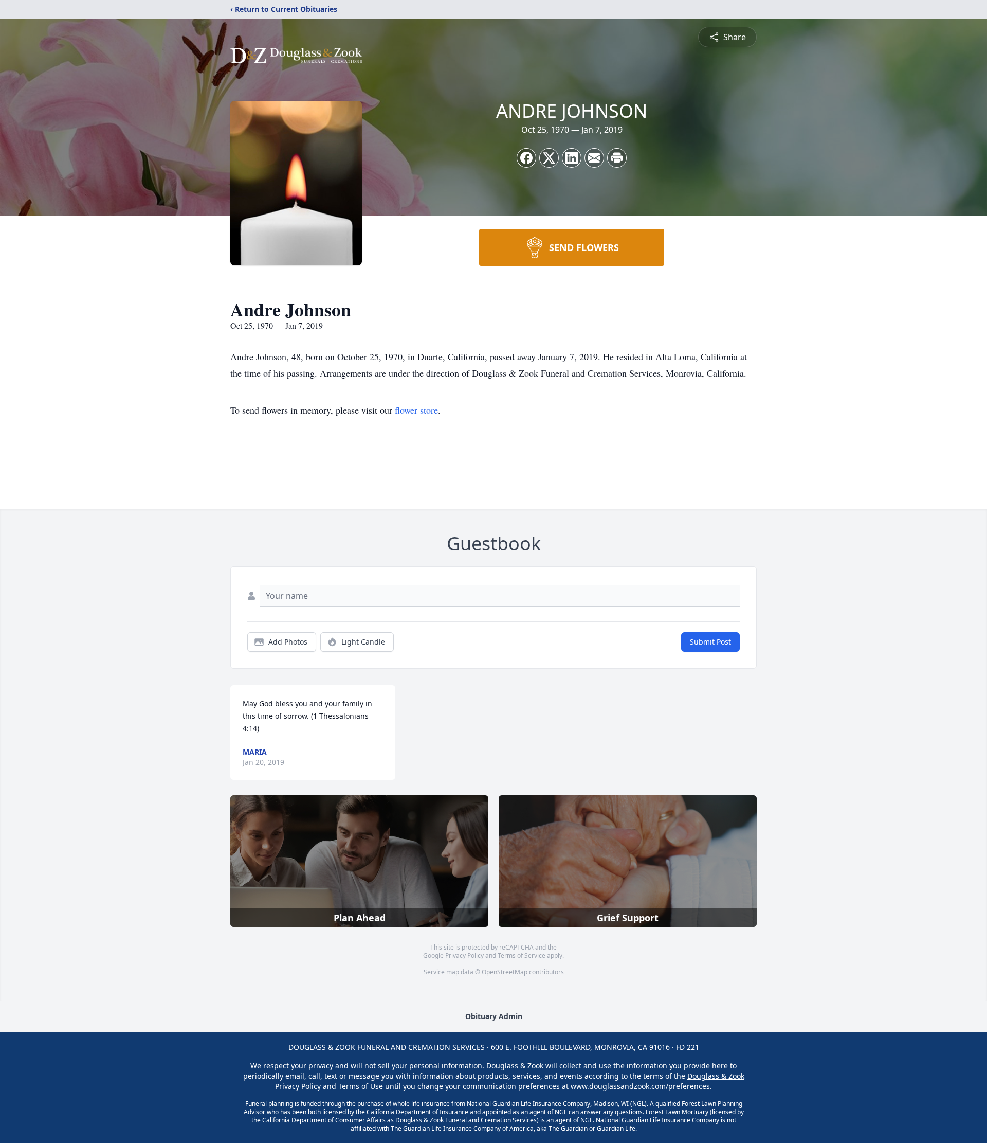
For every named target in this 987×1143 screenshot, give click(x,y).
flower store (416, 410)
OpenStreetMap (504, 972)
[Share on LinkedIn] (571, 158)
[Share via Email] (594, 158)
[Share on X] (549, 158)
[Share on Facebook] (526, 158)
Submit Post (710, 642)
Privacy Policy (464, 955)
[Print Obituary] (617, 158)
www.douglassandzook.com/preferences (640, 1086)
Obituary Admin (493, 1016)
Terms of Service (521, 955)
